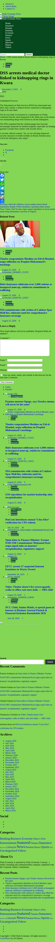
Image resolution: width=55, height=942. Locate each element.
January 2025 (11, 786)
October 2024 (11, 794)
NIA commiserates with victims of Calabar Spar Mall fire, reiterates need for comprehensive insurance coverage (26, 312)
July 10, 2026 (13, 527)
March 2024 (10, 810)
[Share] (27, 201)
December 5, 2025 (10, 89)
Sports (8, 40)
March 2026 (10, 753)
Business (14, 600)
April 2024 (10, 808)
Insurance (9, 26)
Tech (51, 847)
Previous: (25, 205)
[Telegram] (27, 188)
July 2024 (9, 801)
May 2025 (9, 777)
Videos (8, 47)
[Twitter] (27, 180)
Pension (8, 28)
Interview (9, 42)
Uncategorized (17, 396)
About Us (9, 4)
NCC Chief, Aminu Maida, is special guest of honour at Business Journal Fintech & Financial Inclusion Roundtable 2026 (29, 610)
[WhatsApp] (27, 184)
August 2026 (10, 741)
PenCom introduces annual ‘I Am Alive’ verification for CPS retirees (27, 521)
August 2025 (10, 770)
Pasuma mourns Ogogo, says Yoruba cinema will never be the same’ (29, 403)
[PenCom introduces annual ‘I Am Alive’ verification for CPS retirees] (12, 507)
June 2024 (9, 803)
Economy (9, 33)
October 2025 (11, 765)
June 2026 (9, 746)
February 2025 (11, 784)
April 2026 (10, 750)
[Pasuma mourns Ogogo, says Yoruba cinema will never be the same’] (11, 394)
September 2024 (12, 796)
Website (3, 370)
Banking (9, 30)
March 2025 (10, 782)
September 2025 (12, 767)
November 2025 (12, 762)
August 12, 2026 (14, 554)
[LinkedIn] (27, 192)
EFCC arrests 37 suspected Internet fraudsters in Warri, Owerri (24, 568)
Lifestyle (11, 847)
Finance (8, 35)
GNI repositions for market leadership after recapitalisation (29, 898)
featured (8, 64)
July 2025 (9, 772)
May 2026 (9, 748)
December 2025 (12, 760)
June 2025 (9, 774)
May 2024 (9, 806)
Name (3, 360)
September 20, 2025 (16, 574)
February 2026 (11, 755)
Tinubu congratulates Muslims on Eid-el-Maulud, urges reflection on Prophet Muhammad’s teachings (27, 261)
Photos (8, 45)
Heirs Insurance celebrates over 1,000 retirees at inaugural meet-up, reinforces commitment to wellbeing (26, 287)
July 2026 (9, 743)
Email (3, 365)
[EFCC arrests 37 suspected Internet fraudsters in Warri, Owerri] (10, 556)
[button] (1, 52)
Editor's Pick (16, 509)
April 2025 (10, 779)
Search (3, 658)
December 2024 (12, 789)
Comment (5, 338)
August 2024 (10, 798)
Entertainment (8, 842)
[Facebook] (27, 175)
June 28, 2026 (13, 618)
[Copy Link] (27, 197)
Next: (27, 210)
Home (8, 23)
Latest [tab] (7, 387)
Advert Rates (10, 6)
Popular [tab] (8, 389)
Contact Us (10, 9)
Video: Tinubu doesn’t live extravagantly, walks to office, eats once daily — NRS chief (29, 588)
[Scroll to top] (1, 941)
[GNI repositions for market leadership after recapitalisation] (18, 484)
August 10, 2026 (14, 595)
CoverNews (5, 938)
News (7, 38)
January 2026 (11, 758)
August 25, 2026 (9, 270)
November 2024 (12, 791)
